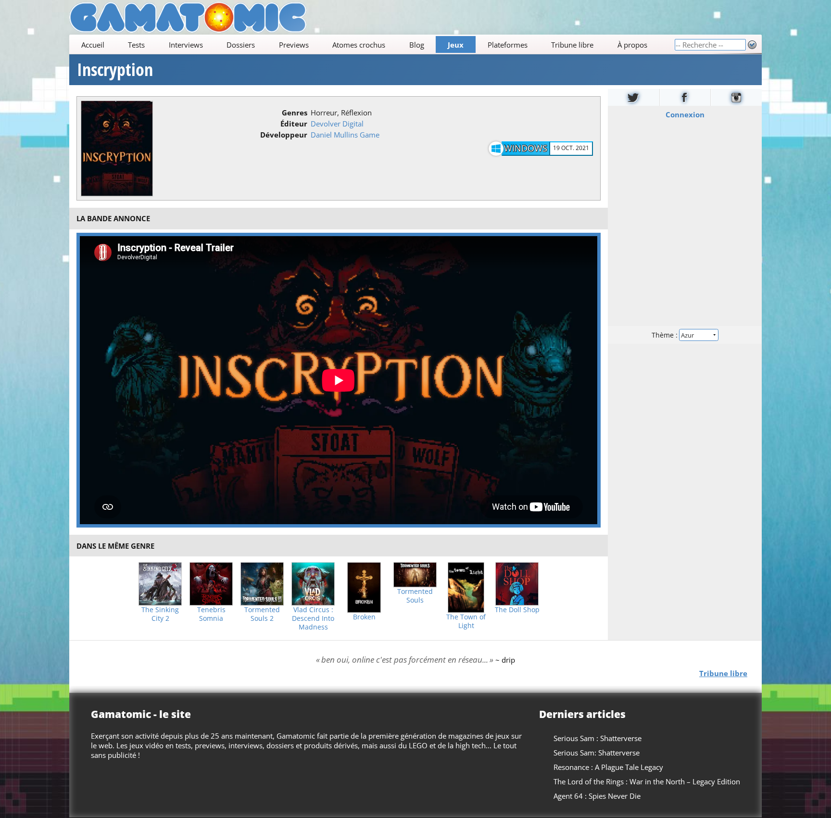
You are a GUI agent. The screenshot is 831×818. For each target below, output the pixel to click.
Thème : (666, 335)
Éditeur (293, 123)
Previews (294, 45)
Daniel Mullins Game (345, 134)
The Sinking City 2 (160, 614)
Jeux (456, 45)
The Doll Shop (517, 609)
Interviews (186, 45)
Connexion (685, 114)
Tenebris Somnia (211, 614)
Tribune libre (572, 45)
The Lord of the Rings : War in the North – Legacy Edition (647, 781)
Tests (136, 45)
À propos (632, 45)
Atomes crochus (358, 45)
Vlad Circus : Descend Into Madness (313, 618)
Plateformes (508, 45)
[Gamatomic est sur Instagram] (736, 97)
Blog (416, 45)
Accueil (92, 45)
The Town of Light (466, 621)
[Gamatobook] (685, 97)
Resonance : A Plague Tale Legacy (608, 767)
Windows (525, 148)
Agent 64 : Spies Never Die (597, 796)
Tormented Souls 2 (262, 614)
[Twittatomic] (633, 97)
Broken (364, 617)
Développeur (283, 134)
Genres (294, 112)
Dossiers (241, 45)
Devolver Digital (337, 123)
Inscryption (115, 69)
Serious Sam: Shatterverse (597, 752)
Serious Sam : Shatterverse (598, 738)
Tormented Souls (415, 595)
